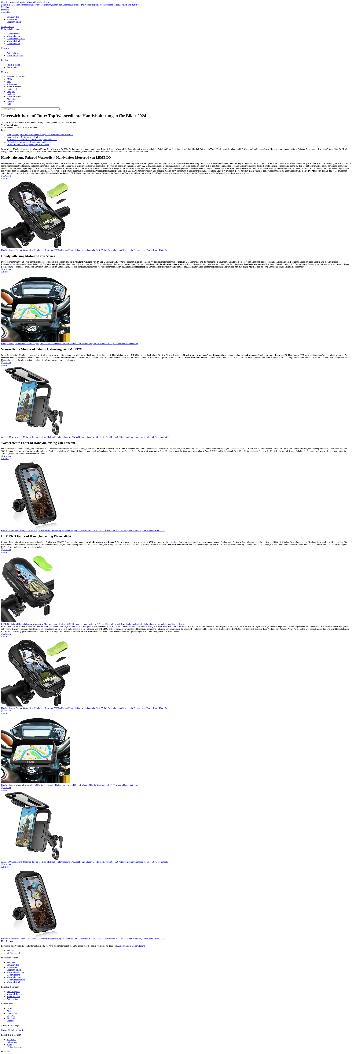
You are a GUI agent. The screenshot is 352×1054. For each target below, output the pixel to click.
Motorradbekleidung (10, 29)
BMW (9, 79)
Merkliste (5, 7)
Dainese (10, 101)
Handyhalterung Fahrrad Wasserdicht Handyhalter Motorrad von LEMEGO (40, 134)
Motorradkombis (14, 36)
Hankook (11, 94)
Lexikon (4, 60)
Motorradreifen (7, 26)
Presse (46, 2)
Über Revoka (7, 2)
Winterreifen (12, 19)
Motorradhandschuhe (16, 38)
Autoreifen (5, 12)
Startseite (5, 10)
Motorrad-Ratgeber (15, 55)
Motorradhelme (13, 33)
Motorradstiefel (13, 41)
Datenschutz (12, 1042)
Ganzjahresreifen (14, 22)
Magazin (5, 48)
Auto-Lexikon (13, 67)
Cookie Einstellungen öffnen (13, 1030)
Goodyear (11, 91)
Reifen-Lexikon (13, 65)
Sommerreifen (13, 17)
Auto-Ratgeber (19, 2)
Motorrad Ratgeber (35, 2)
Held (9, 104)
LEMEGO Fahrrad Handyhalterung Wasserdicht (28, 144)
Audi (9, 81)
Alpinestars (11, 99)
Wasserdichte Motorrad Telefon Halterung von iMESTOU (32, 139)
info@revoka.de (14, 953)
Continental (12, 89)
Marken (4, 72)
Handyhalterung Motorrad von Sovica (23, 137)
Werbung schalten (14, 1047)
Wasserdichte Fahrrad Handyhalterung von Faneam (29, 142)
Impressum (11, 1039)
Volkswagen (12, 84)
